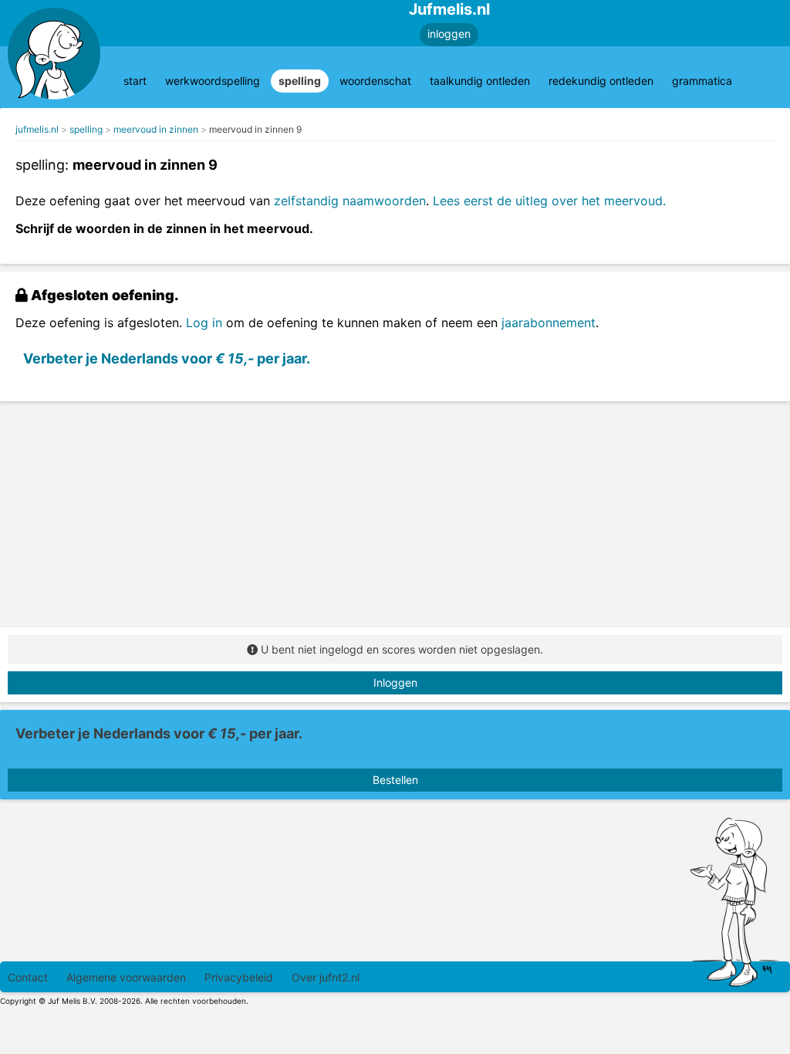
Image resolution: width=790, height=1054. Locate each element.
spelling (300, 80)
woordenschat (375, 80)
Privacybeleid (238, 977)
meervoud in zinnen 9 (255, 129)
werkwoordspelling (212, 80)
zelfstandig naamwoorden (350, 200)
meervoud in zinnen (155, 129)
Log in (204, 322)
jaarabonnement (548, 322)
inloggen (449, 33)
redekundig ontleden (601, 80)
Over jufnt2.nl (326, 977)
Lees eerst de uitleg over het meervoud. (549, 200)
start (135, 80)
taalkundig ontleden (480, 80)
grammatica (702, 80)
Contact (28, 977)
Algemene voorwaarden (126, 977)
